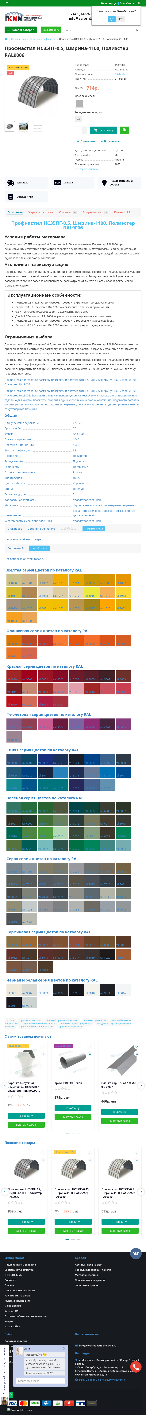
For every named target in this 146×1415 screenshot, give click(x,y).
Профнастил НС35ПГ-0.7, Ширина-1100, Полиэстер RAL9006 (25, 1193)
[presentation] (5, 1085)
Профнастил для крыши (90, 1280)
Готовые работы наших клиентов (26, 1316)
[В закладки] (43, 1046)
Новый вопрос (40, 548)
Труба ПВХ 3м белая (68, 1083)
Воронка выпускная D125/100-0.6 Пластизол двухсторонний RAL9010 (24, 1086)
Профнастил (18, 39)
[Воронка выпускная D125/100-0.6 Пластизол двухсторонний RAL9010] (26, 1061)
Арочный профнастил (42, 39)
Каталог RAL (123, 212)
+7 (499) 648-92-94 (82, 14)
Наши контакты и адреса (20, 1264)
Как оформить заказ (17, 1295)
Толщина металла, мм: (89, 112)
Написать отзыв (94, 528)
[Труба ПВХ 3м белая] (73, 1061)
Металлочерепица (86, 1275)
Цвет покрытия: (85, 96)
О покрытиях (13, 1306)
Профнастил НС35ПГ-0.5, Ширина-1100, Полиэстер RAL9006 (73, 225)
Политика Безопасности (20, 1290)
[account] (138, 3)
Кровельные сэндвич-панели (93, 1269)
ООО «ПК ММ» (13, 1275)
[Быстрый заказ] (124, 130)
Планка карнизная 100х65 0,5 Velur (118, 1085)
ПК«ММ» (120, 74)
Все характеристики (86, 169)
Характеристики (40, 212)
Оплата (9, 1285)
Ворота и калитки (16, 1341)
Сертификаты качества (19, 1269)
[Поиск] (137, 30)
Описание (15, 212)
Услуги (9, 1321)
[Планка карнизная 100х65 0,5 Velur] (119, 1061)
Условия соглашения (17, 1300)
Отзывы (67, 212)
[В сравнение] (43, 1053)
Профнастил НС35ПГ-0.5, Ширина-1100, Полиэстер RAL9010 (119, 1193)
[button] (67, 1239)
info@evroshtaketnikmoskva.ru (97, 1345)
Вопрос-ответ (95, 212)
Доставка (10, 1280)
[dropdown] (7, 3)
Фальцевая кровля (86, 1285)
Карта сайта (12, 1326)
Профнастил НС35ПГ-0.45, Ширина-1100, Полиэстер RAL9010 (72, 1193)
